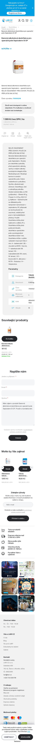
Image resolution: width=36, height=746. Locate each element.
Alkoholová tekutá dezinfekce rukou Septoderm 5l (8, 475)
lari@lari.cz (8, 675)
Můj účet (6, 693)
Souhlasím (25, 737)
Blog (5, 641)
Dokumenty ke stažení (11, 647)
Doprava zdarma (9, 702)
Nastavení (17, 741)
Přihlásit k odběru (18, 518)
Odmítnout (9, 737)
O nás (5, 638)
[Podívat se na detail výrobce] (7, 48)
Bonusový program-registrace (14, 690)
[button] (8, 480)
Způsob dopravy (9, 705)
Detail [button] (8, 469)
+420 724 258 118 (10, 678)
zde (28, 731)
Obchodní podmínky (10, 699)
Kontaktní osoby (9, 660)
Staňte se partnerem (11, 688)
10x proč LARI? (8, 644)
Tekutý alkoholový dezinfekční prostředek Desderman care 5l (25, 475)
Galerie (6, 650)
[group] (10, 469)
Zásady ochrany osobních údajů (14, 696)
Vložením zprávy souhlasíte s (18, 431)
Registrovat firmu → (16, 13)
